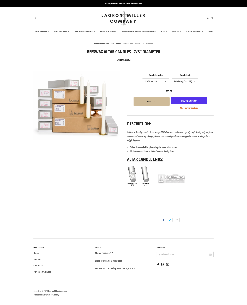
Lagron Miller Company (57, 291)
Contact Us (38, 265)
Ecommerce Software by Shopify (46, 294)
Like (163, 220)
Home (96, 43)
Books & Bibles (60, 31)
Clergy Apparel (40, 31)
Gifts (163, 31)
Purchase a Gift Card (42, 271)
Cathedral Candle (123, 60)
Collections (104, 43)
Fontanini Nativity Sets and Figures (138, 31)
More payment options (189, 108)
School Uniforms (194, 31)
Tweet (170, 220)
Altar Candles (116, 43)
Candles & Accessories (84, 31)
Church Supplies (107, 31)
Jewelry (175, 31)
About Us (37, 259)
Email (177, 220)
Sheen (210, 31)
